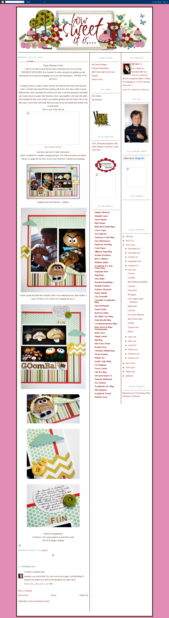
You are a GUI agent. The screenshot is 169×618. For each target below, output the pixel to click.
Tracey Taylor (101, 368)
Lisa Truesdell (101, 296)
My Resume (97, 100)
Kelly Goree (100, 333)
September (133, 261)
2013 (128, 241)
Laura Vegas (100, 230)
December (132, 248)
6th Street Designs (99, 64)
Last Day (131, 310)
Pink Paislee (100, 223)
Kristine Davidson (103, 255)
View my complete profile (136, 90)
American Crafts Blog (104, 237)
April (130, 345)
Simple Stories (101, 336)
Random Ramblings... (104, 282)
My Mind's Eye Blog (104, 316)
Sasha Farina (100, 309)
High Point (132, 306)
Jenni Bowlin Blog (103, 320)
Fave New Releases (136, 314)
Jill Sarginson (101, 390)
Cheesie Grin (133, 327)
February (132, 354)
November (133, 253)
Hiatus (130, 331)
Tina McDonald (102, 306)
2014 (128, 236)
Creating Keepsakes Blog (106, 323)
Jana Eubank (101, 219)
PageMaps (99, 275)
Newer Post (23, 595)
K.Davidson (140, 393)
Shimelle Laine (101, 216)
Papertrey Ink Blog (103, 244)
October (131, 257)
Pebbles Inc (100, 358)
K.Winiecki (135, 396)
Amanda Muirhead (103, 379)
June (130, 337)
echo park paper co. (103, 375)
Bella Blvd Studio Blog (105, 227)
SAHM (131, 323)
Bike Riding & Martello (137, 282)
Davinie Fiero (101, 347)
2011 (128, 363)
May (130, 341)
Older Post (83, 595)
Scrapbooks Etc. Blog (104, 386)
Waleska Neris (101, 397)
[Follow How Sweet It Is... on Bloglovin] (134, 159)
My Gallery (96, 96)
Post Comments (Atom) (39, 601)
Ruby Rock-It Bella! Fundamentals (104, 328)
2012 (128, 245)
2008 (128, 376)
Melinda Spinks (102, 262)
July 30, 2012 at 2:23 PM (38, 584)
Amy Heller (100, 279)
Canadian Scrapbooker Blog (105, 301)
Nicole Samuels (101, 354)
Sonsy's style (97, 79)
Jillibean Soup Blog (103, 252)
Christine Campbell (32, 572)
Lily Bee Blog (101, 372)
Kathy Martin (101, 293)
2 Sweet (131, 273)
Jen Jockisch (100, 383)
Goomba (131, 278)
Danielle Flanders (102, 286)
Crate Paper (100, 248)
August (131, 265)
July (130, 270)
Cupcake (131, 286)
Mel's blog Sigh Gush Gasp (103, 72)
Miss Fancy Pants (102, 343)
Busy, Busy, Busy (135, 319)
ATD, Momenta (98, 143)
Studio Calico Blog (103, 361)
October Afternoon (103, 289)
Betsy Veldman (101, 259)
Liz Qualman (100, 365)
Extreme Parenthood (100, 68)
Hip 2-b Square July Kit (53, 147)
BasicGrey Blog (101, 313)
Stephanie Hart (101, 271)
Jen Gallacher (101, 234)
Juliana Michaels (102, 212)
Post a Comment (25, 591)
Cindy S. (138, 64)
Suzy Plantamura (102, 241)
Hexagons (132, 294)
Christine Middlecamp (105, 351)
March (131, 349)
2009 (128, 372)
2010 (128, 367)
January (131, 358)
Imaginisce (109, 143)
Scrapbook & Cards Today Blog (104, 267)
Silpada (95, 75)
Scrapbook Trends (103, 393)
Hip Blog (98, 340)
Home (53, 595)
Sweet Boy (132, 290)
